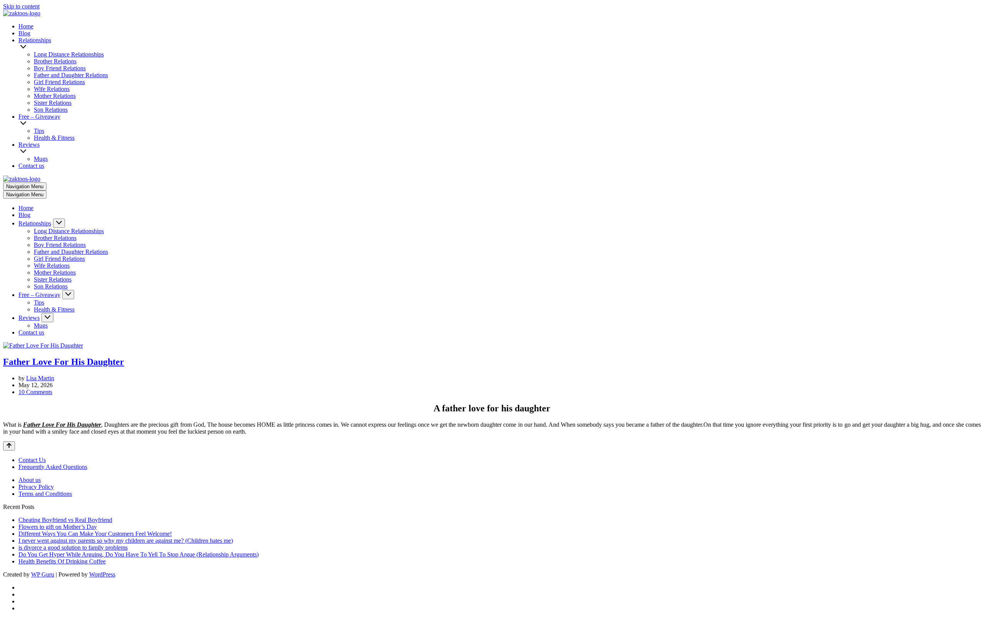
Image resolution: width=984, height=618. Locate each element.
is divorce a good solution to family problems (73, 547)
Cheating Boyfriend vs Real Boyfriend (65, 520)
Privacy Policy (36, 487)
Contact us (31, 165)
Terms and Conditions (45, 493)
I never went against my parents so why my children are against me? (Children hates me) (125, 540)
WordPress (102, 574)
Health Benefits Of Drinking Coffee (62, 561)
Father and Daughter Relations (71, 75)
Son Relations (51, 109)
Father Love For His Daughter (63, 362)
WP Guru (42, 574)
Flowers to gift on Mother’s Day (57, 527)
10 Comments (35, 392)
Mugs (41, 159)
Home (25, 26)
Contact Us (32, 460)
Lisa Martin (40, 378)
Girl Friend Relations (59, 82)
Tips (39, 131)
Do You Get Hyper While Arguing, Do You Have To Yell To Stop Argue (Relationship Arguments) (138, 554)
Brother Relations (55, 61)
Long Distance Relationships (69, 54)
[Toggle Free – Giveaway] (68, 294)
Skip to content (21, 6)
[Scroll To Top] (9, 446)
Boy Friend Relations (60, 68)
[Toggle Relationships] (59, 223)
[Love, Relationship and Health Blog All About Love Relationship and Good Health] (21, 13)
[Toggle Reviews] (47, 317)
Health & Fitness (54, 137)
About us (29, 480)
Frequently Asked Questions (52, 467)
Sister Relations (52, 102)
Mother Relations (55, 96)
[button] (500, 47)
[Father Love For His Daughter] (43, 345)
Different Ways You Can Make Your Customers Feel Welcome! (95, 533)
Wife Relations (52, 89)
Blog (24, 33)
